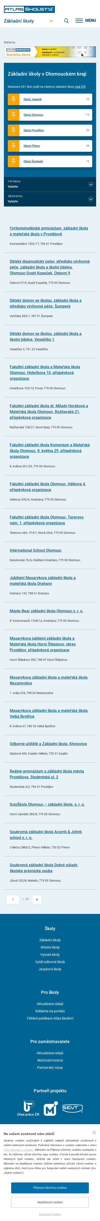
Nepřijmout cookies (50, 1202)
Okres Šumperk (33, 161)
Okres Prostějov (34, 130)
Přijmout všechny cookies (50, 1187)
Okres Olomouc (33, 115)
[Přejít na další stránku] (37, 899)
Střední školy (50, 947)
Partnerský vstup (50, 1067)
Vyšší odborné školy (50, 962)
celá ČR (80, 86)
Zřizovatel (15, 196)
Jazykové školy (50, 969)
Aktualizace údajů (50, 1004)
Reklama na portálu (50, 1011)
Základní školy (50, 940)
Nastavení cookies (50, 1214)
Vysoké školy (50, 955)
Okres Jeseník (33, 99)
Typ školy (14, 181)
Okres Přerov (32, 146)
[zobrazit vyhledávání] (66, 20)
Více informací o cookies (18, 1149)
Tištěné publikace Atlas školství (50, 1018)
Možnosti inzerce (50, 1060)
